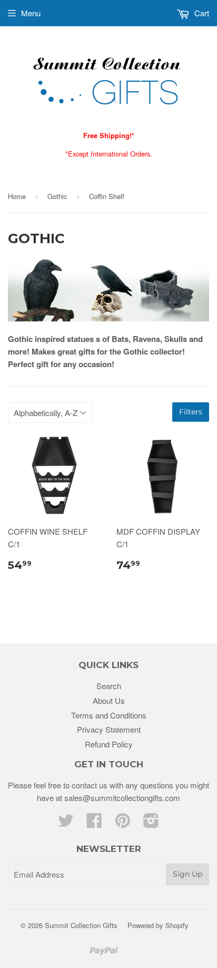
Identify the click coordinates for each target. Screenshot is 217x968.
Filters (190, 412)
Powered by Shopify (158, 925)
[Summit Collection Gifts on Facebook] (94, 823)
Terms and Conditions (108, 715)
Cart (200, 12)
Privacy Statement (109, 729)
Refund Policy (109, 744)
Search (108, 685)
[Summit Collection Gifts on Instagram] (151, 823)
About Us (109, 700)
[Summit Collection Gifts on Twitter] (66, 823)
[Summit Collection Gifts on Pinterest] (123, 823)
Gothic (57, 196)
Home (17, 196)
